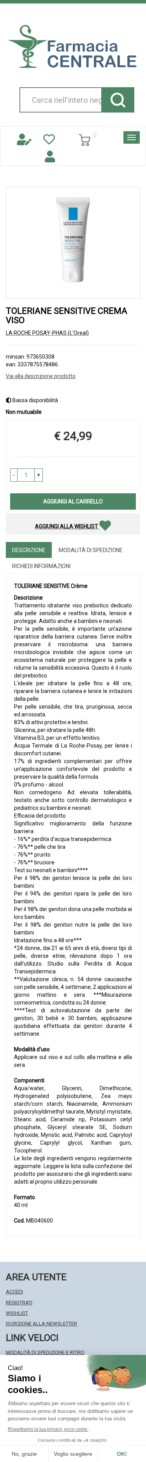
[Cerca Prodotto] (117, 100)
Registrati (19, 1302)
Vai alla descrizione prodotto (41, 376)
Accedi (14, 1292)
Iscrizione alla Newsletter (41, 1324)
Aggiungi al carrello (73, 501)
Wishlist (17, 1313)
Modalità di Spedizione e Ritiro (45, 1352)
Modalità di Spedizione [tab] (91, 550)
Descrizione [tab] (29, 550)
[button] (14, 475)
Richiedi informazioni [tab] (41, 566)
